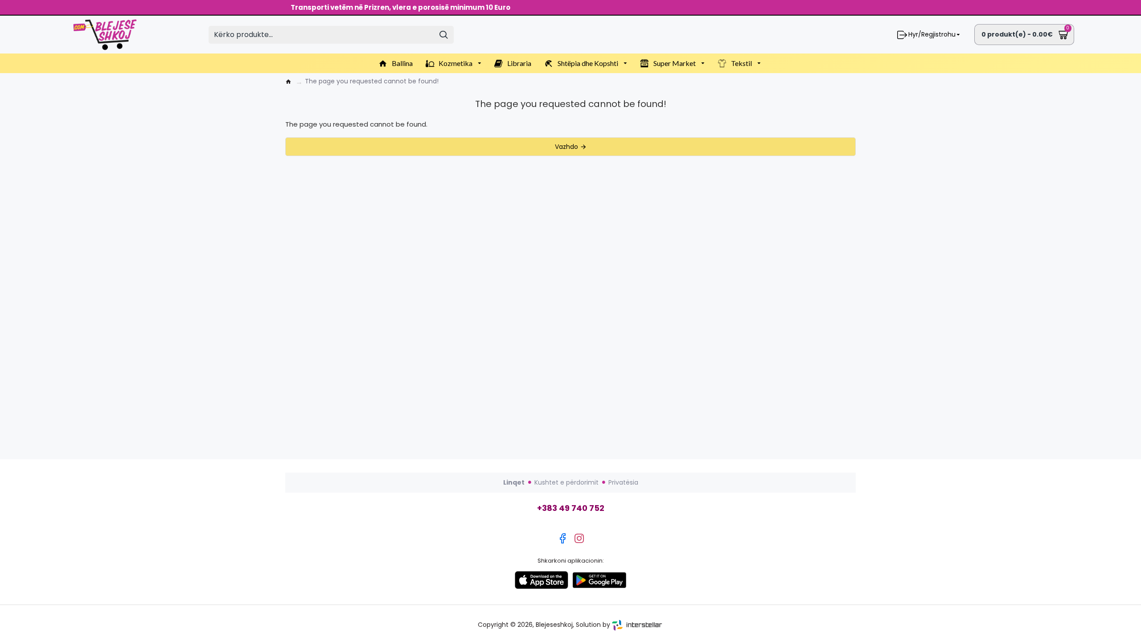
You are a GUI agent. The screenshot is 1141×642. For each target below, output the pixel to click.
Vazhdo (566, 146)
